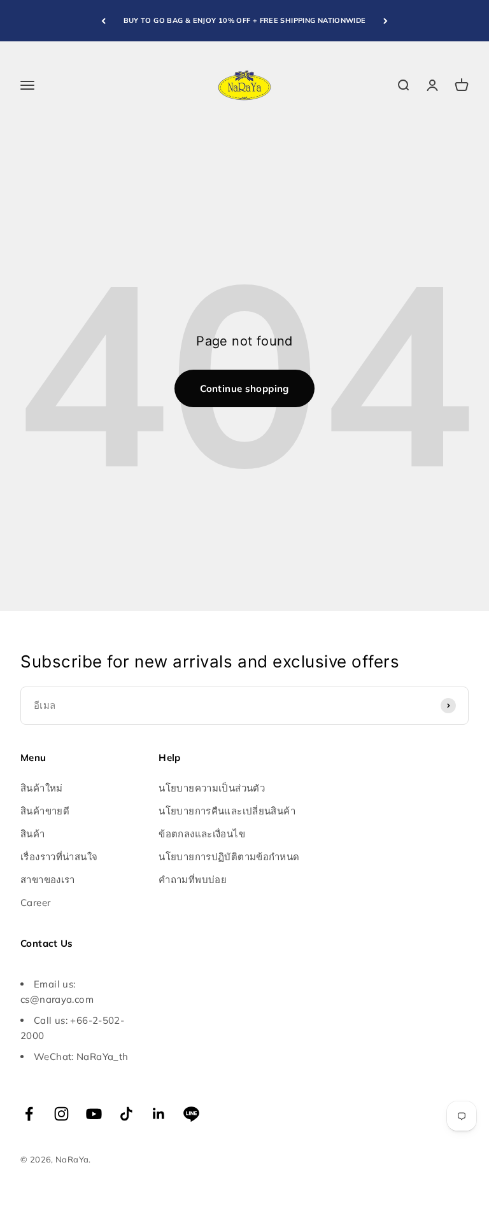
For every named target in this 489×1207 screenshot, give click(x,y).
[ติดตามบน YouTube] (94, 1113)
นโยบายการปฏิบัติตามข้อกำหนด (229, 857)
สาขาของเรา (47, 880)
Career (35, 903)
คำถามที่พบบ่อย (193, 880)
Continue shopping (244, 388)
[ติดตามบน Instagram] (61, 1113)
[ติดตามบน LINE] (191, 1113)
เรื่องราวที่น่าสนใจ (58, 857)
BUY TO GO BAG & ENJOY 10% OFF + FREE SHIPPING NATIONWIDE (245, 20)
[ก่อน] (103, 20)
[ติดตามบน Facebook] (29, 1113)
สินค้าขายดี (44, 811)
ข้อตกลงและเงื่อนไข (202, 834)
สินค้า (32, 834)
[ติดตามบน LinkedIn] (158, 1113)
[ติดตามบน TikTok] (126, 1113)
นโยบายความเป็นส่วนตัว (212, 788)
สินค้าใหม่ (41, 788)
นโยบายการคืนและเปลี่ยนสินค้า (227, 811)
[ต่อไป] (385, 20)
